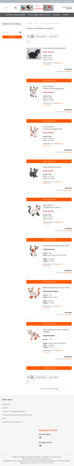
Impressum (6, 404)
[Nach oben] (69, 463)
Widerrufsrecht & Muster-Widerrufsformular (17, 415)
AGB (3, 418)
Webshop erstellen (19, 457)
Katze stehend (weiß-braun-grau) (56, 246)
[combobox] (41, 36)
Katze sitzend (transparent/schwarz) (52, 206)
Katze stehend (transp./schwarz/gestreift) (53, 87)
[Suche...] (16, 8)
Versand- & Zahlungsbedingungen (13, 411)
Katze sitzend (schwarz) (52, 167)
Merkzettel (69, 1)
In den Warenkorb (49, 80)
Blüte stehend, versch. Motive (39, 15)
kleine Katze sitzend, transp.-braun (56, 288)
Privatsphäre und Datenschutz (12, 422)
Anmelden (12, 37)
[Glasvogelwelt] (37, 8)
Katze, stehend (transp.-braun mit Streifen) (56, 331)
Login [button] (59, 1)
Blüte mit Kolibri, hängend (15, 15)
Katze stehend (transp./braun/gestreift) (52, 128)
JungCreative (56, 457)
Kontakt (5, 408)
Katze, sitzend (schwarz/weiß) (54, 48)
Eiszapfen (56, 15)
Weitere (65, 15)
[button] (52, 1)
